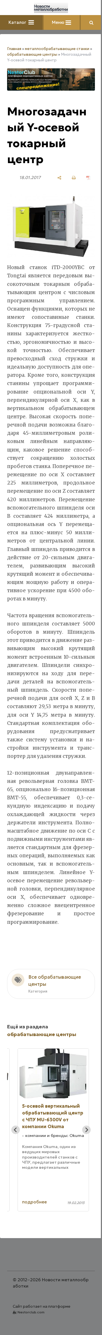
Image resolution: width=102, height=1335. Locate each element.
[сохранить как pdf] (88, 178)
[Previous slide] (15, 1130)
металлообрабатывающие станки (57, 48)
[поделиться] (59, 178)
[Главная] (51, 8)
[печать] (73, 178)
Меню (58, 22)
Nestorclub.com (31, 1312)
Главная (14, 48)
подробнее (34, 1202)
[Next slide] (86, 1130)
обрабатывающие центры (32, 54)
